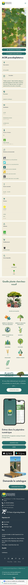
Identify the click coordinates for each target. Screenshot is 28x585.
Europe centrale (7, 99)
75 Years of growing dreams (16, 512)
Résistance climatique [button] (7, 132)
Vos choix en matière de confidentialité (14, 581)
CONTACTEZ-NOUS (14, 390)
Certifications (4, 552)
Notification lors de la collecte (9, 583)
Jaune (4, 209)
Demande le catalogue (14, 481)
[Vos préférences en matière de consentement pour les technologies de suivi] (2, 582)
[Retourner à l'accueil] (7, 3)
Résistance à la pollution (10, 159)
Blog (3, 530)
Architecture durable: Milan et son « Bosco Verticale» (13, 538)
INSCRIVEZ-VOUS (14, 442)
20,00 (4, 191)
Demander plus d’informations (15, 49)
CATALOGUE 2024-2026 (17, 486)
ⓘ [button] (3, 135)
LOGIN (14, 447)
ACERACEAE (6, 123)
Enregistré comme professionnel (15, 53)
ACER (4, 112)
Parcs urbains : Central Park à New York (10, 545)
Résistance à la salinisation (11, 164)
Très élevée (6, 142)
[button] (25, 3)
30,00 (8, 191)
